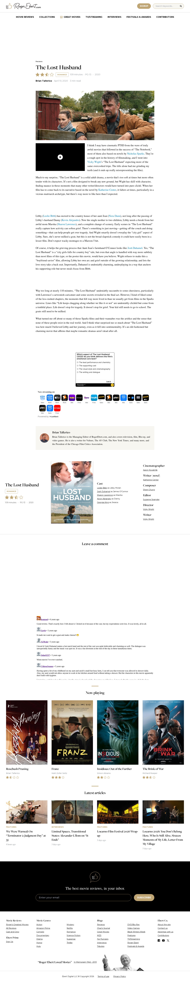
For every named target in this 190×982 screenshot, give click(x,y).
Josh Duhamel (135, 248)
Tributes (100, 946)
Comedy (40, 932)
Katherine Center (107, 189)
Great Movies (72, 17)
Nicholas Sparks (135, 153)
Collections (47, 17)
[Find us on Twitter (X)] (168, 940)
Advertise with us (165, 932)
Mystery (70, 924)
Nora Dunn (114, 216)
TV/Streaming (94, 17)
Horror (39, 943)
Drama (39, 939)
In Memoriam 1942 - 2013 (85, 962)
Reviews (39, 61)
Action (39, 924)
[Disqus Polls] (95, 582)
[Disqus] (95, 647)
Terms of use (103, 976)
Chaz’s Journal (103, 928)
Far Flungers (102, 939)
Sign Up (9, 942)
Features (131, 935)
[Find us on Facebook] (159, 940)
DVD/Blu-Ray (133, 924)
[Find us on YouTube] (163, 940)
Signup (144, 6)
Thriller (70, 943)
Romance (62, 75)
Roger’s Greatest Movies (17, 924)
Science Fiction (73, 935)
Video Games (133, 928)
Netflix (70, 928)
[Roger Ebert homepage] (23, 6)
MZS (99, 935)
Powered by (43, 416)
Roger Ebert (133, 943)
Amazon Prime (43, 928)
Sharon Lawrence (67, 224)
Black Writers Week (136, 932)
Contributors (165, 17)
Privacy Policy (119, 976)
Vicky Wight (94, 162)
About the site (164, 924)
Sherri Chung (149, 490)
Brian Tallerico (44, 81)
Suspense (71, 939)
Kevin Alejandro (70, 220)
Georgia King (103, 502)
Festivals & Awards (139, 17)
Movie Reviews (25, 17)
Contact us (163, 928)
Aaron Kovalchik (150, 470)
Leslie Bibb (49, 216)
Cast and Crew (12, 932)
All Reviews (11, 928)
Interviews (114, 17)
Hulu (38, 946)
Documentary (42, 935)
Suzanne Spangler (151, 499)
